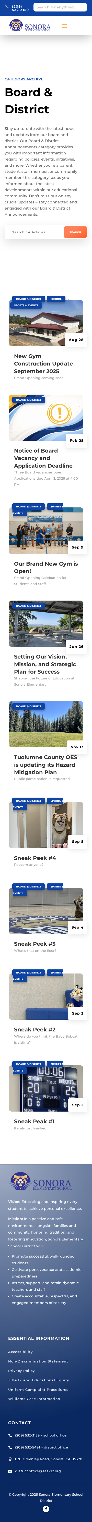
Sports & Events (26, 305)
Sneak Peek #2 (34, 1029)
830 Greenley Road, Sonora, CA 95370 (49, 1459)
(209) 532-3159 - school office (40, 1435)
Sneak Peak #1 (34, 1121)
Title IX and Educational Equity (38, 1380)
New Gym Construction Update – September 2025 (45, 363)
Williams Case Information (34, 1399)
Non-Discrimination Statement (38, 1361)
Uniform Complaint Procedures (38, 1389)
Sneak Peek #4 (35, 858)
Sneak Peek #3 (34, 944)
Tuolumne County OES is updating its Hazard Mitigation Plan (45, 764)
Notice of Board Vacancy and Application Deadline (43, 458)
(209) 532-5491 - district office (41, 1447)
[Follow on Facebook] (46, 1509)
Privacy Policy (21, 1371)
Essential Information (39, 1338)
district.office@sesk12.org (38, 1471)
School (56, 299)
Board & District (28, 299)
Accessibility (20, 1352)
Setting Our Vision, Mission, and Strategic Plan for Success (45, 664)
